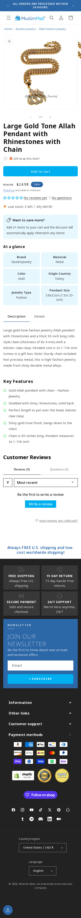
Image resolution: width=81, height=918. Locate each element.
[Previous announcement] (8, 5)
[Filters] (7, 482)
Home (8, 29)
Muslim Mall (27, 883)
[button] (8, 18)
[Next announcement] (73, 5)
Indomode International (56, 883)
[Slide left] (31, 117)
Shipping (8, 190)
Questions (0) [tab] (59, 469)
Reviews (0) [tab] (22, 469)
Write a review (40, 504)
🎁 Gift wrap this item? (24, 158)
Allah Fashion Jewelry (52, 29)
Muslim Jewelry (25, 29)
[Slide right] (50, 117)
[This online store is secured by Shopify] (23, 779)
